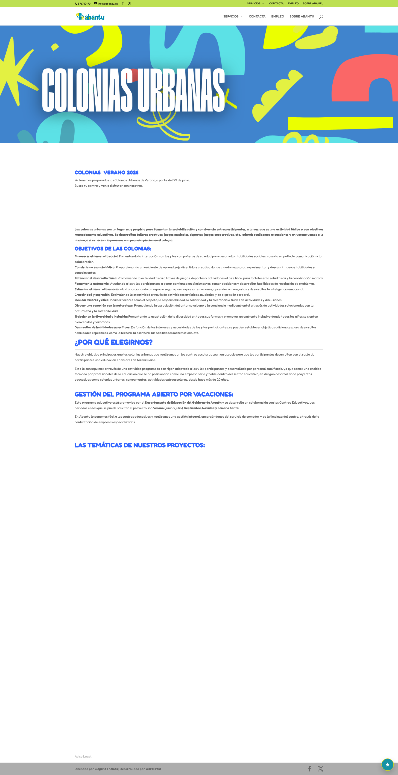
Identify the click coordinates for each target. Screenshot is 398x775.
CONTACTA (276, 3)
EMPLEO (293, 3)
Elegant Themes (106, 769)
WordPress (153, 769)
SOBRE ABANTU (313, 3)
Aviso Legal (83, 756)
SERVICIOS (253, 3)
